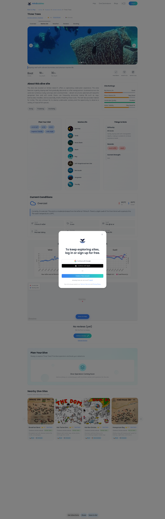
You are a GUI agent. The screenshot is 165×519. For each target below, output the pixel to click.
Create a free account (82, 276)
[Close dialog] (102, 234)
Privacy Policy (96, 284)
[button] (82, 259)
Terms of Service (85, 284)
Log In (91, 280)
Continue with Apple (84, 266)
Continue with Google (84, 261)
